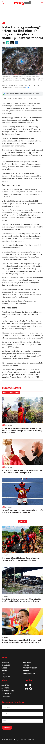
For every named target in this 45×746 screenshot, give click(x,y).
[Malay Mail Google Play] (30, 686)
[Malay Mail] (22, 4)
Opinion (26, 665)
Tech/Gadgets (29, 674)
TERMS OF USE (7, 694)
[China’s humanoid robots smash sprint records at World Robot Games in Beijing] (22, 491)
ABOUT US (5, 688)
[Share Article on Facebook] (16, 44)
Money (4, 671)
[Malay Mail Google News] (30, 690)
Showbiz (27, 662)
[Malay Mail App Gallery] (26, 690)
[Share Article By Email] (3, 44)
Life (3, 23)
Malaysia (5, 662)
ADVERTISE (6, 697)
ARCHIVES (5, 685)
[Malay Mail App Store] (26, 686)
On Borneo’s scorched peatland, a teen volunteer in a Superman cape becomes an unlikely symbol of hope (22, 430)
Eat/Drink (6, 677)
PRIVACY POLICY (8, 691)
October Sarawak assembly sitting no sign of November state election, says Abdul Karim (21, 641)
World (4, 668)
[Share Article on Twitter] (12, 44)
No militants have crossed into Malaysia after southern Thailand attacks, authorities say (22, 600)
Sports (26, 671)
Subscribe (7, 727)
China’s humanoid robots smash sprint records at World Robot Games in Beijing (22, 511)
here (27, 88)
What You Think (30, 668)
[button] (41, 93)
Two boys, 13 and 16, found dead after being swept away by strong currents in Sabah (21, 559)
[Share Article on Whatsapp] (7, 44)
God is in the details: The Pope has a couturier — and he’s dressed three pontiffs (22, 471)
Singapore (6, 665)
